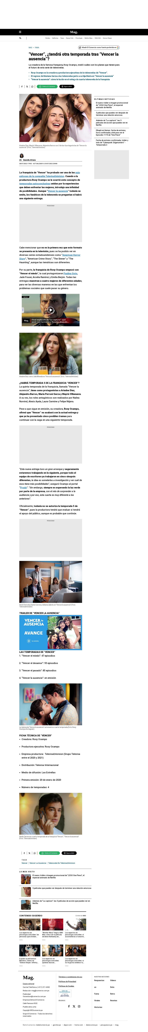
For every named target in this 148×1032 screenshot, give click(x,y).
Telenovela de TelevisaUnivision (61, 863)
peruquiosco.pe (106, 1025)
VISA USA (98, 38)
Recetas (113, 1000)
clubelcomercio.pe (43, 1025)
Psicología (79, 38)
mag (116, 1025)
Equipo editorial (28, 984)
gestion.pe (57, 1025)
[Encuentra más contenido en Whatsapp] (32, 86)
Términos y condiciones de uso (70, 977)
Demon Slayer (107, 38)
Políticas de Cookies (66, 986)
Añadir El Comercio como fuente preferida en (99, 47)
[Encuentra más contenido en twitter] (27, 86)
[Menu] (21, 32)
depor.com (68, 1025)
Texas (62, 38)
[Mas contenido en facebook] (68, 1006)
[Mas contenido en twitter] (74, 1006)
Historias (98, 1007)
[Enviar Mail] (20, 160)
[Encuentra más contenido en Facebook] (22, 86)
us (95, 987)
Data (112, 987)
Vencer (24, 863)
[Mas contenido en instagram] (79, 1006)
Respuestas (99, 980)
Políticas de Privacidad (67, 981)
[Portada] (28, 981)
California (55, 38)
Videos (113, 980)
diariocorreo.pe (92, 1025)
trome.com (78, 1025)
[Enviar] (20, 38)
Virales (97, 1000)
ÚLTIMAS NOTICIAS (104, 99)
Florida (47, 38)
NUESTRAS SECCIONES (101, 977)
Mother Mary (88, 38)
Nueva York (69, 38)
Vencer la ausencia (37, 863)
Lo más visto (27, 872)
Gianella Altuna (29, 160)
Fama (96, 994)
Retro (112, 994)
